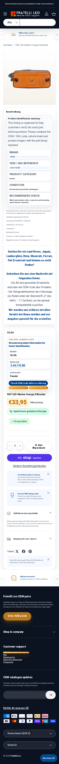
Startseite (7, 45)
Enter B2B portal (17, 616)
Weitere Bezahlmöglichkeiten (29, 466)
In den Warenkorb (38, 446)
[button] (53, 14)
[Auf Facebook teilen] (23, 551)
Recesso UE (49, 758)
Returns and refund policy (12, 659)
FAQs (5, 655)
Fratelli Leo (15, 756)
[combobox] (29, 22)
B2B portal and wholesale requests (16, 652)
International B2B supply (38, 388)
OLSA (10, 332)
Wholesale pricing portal (18, 388)
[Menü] (5, 14)
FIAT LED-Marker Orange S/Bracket (32, 45)
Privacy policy (8, 662)
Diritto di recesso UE (16, 708)
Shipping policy (9, 657)
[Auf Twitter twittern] (17, 551)
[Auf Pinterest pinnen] (30, 551)
